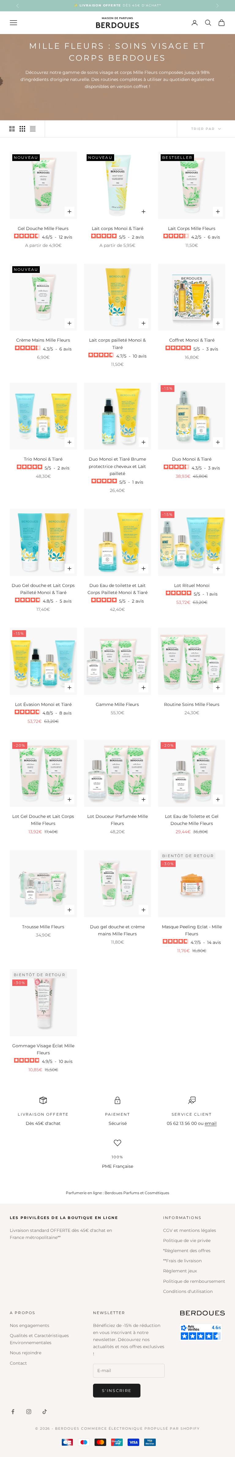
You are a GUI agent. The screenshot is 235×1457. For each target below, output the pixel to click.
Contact (18, 1363)
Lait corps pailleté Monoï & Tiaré (117, 343)
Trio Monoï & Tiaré (43, 459)
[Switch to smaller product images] (22, 129)
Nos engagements (29, 1325)
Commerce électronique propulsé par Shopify (140, 1428)
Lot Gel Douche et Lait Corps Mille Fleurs (43, 820)
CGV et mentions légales (189, 1230)
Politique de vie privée (187, 1240)
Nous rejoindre (25, 1352)
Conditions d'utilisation (188, 1291)
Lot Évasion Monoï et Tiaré (43, 704)
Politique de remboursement (194, 1281)
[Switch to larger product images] (12, 129)
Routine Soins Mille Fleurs (191, 704)
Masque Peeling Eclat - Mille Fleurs (192, 930)
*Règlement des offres (187, 1250)
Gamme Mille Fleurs (117, 704)
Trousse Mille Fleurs (43, 927)
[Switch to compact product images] (32, 129)
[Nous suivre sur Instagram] (29, 1412)
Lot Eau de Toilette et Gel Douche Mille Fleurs (191, 820)
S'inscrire (117, 1390)
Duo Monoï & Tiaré (191, 459)
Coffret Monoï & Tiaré (191, 340)
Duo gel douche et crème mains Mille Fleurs (117, 930)
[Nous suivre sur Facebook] (13, 1412)
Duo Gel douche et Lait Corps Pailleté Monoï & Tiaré (43, 589)
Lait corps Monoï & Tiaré (117, 228)
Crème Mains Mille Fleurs (43, 340)
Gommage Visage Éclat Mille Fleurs (43, 1049)
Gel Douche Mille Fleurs (43, 228)
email (211, 1123)
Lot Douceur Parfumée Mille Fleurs (117, 820)
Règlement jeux (180, 1271)
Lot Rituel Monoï (192, 585)
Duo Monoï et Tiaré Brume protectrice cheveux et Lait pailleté (117, 466)
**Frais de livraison (182, 1260)
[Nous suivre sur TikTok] (45, 1412)
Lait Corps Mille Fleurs (191, 228)
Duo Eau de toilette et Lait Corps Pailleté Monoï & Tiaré (117, 589)
